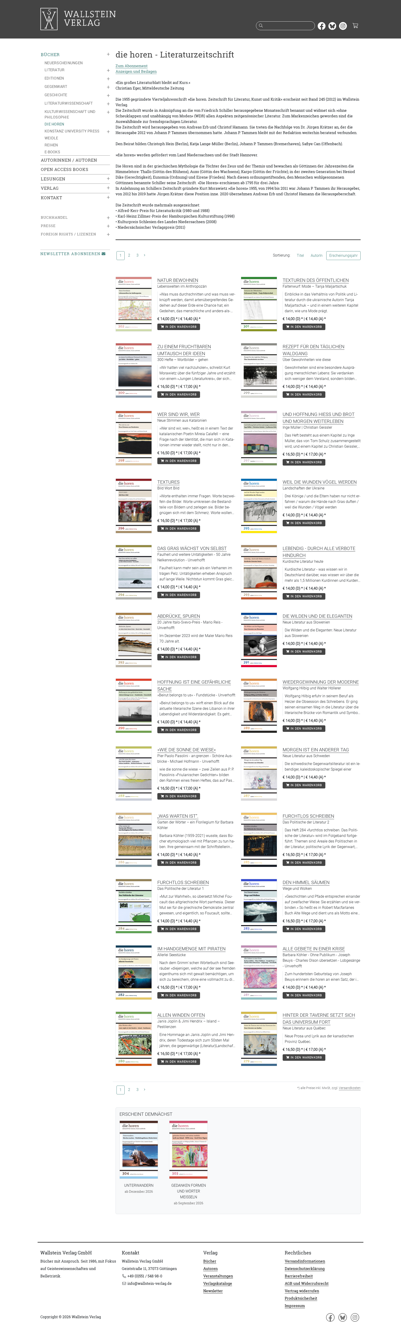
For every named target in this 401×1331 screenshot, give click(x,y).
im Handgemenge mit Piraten (191, 949)
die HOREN (54, 124)
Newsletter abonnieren (70, 253)
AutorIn (317, 255)
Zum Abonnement (132, 65)
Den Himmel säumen (306, 882)
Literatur (55, 69)
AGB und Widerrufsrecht (307, 1283)
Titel (300, 255)
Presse (48, 225)
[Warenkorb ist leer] (355, 26)
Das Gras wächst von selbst (192, 548)
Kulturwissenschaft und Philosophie (70, 114)
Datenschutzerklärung (305, 1268)
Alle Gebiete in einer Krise (314, 949)
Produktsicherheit (301, 1298)
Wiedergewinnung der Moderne (321, 682)
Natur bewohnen (177, 280)
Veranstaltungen (218, 1276)
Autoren (210, 1268)
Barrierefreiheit (299, 1276)
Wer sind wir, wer (178, 414)
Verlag (50, 188)
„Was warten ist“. (177, 816)
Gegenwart (56, 86)
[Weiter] (144, 255)
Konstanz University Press (72, 131)
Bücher (50, 55)
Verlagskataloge (217, 1283)
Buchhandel (54, 217)
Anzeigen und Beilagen (136, 71)
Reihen (51, 145)
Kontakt (51, 198)
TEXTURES (168, 482)
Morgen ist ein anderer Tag (316, 749)
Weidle (51, 138)
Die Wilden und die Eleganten (317, 616)
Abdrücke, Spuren (178, 616)
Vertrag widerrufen (302, 1290)
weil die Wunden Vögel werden (320, 482)
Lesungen (53, 179)
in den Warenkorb (180, 326)
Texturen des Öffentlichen (316, 280)
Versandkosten (350, 1088)
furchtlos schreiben (308, 816)
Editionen (54, 78)
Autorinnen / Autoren (69, 160)
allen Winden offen (181, 1015)
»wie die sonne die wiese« (186, 749)
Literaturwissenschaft (69, 103)
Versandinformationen (305, 1261)
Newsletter (213, 1290)
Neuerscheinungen (64, 62)
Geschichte (56, 94)
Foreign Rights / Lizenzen (68, 234)
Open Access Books (64, 169)
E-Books (52, 151)
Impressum (295, 1305)
